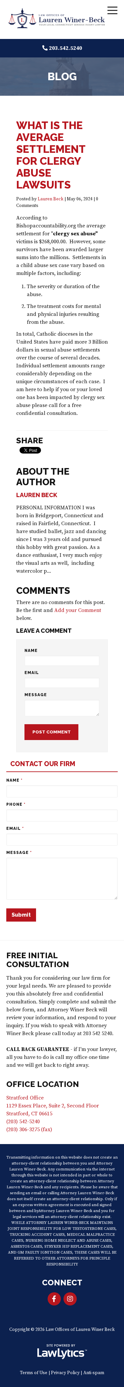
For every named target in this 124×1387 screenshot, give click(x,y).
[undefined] (70, 1298)
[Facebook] (54, 1298)
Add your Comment (77, 610)
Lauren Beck (50, 199)
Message (35, 695)
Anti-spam (93, 1373)
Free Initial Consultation (37, 960)
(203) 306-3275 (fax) (29, 1129)
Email (31, 672)
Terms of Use (33, 1373)
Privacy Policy (65, 1373)
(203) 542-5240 (23, 1121)
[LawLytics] (62, 1351)
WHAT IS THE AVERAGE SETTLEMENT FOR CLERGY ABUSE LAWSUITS (50, 155)
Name (31, 650)
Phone (15, 804)
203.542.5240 (65, 48)
